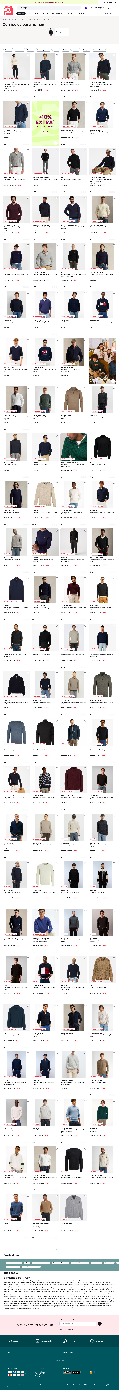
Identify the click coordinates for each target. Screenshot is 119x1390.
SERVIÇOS (37, 1352)
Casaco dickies (109, 1263)
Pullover (27, 1263)
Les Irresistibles (57, 13)
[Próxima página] (61, 1250)
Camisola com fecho (13, 1267)
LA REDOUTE (11, 1352)
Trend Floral (70, 13)
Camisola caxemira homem (31, 1267)
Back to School (33, 13)
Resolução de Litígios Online (85, 1384)
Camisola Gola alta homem (80, 1263)
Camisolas (45, 19)
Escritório (45, 13)
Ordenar (7, 50)
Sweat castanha (97, 1263)
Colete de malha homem (60, 1263)
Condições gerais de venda (10, 1384)
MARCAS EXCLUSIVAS (68, 1352)
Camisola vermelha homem (41, 1263)
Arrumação (82, 13)
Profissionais (109, 13)
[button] (113, 8)
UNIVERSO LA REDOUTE (95, 1352)
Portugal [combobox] (110, 1384)
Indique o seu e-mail (67, 1320)
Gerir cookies (57, 1384)
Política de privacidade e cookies (43, 1384)
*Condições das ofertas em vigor (26, 1384)
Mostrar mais (59, 1360)
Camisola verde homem (14, 1263)
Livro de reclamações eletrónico (69, 1384)
